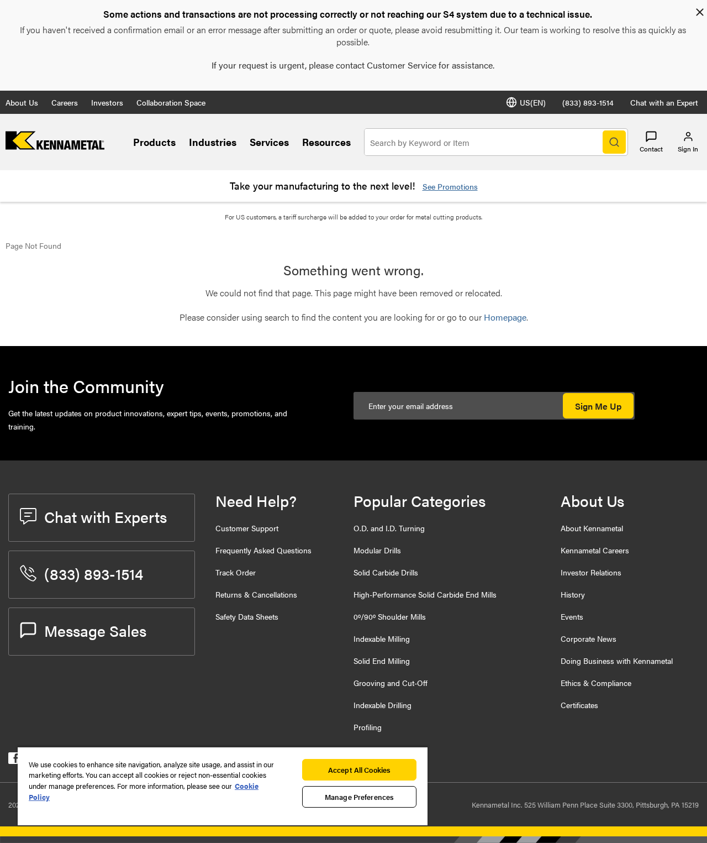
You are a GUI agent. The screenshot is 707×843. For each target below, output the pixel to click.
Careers (64, 102)
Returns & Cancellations (256, 594)
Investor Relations (591, 572)
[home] (55, 146)
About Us (22, 102)
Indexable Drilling (382, 704)
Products (154, 142)
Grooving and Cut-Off (391, 682)
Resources (326, 142)
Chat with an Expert (664, 102)
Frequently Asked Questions (263, 550)
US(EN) (533, 102)
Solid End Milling (382, 660)
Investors (107, 102)
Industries (212, 142)
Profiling (368, 726)
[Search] (614, 142)
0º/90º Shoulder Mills (390, 616)
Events (572, 616)
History (573, 594)
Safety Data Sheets (246, 616)
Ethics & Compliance (596, 682)
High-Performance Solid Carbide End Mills (425, 594)
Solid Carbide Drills (386, 572)
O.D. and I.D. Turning (389, 527)
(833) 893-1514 (588, 102)
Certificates (579, 704)
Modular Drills (377, 550)
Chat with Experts (105, 516)
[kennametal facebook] (14, 760)
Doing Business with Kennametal (617, 660)
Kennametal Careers (595, 550)
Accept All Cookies (359, 770)
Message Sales (95, 630)
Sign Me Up (598, 406)
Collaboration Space (170, 102)
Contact (651, 149)
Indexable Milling (382, 638)
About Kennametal (592, 527)
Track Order (235, 572)
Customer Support (246, 527)
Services (269, 142)
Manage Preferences (359, 797)
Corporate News (588, 638)
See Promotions (450, 186)
